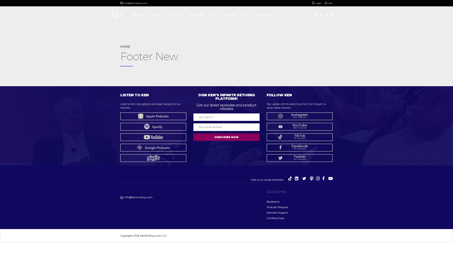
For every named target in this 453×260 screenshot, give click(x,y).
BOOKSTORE (196, 15)
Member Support (277, 212)
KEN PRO (231, 15)
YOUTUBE (176, 15)
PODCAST (157, 15)
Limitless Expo (276, 218)
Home (125, 46)
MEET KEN (139, 15)
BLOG (246, 15)
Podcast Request (277, 207)
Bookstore (273, 201)
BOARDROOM (263, 15)
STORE (215, 15)
